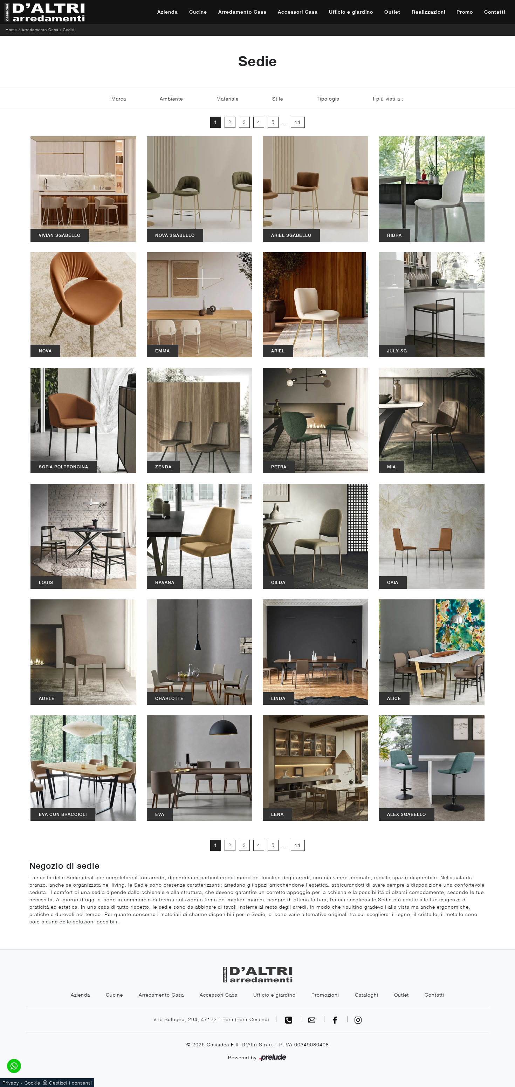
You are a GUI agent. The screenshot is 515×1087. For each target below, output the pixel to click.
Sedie (68, 29)
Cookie (32, 1083)
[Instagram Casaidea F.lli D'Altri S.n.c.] (358, 1019)
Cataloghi (366, 995)
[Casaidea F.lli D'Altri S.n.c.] (44, 12)
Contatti (494, 12)
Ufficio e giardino (351, 12)
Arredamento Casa (242, 12)
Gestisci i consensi (70, 1083)
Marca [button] (118, 99)
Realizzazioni (428, 12)
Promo (464, 12)
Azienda (167, 12)
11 (298, 122)
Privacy (10, 1083)
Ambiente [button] (171, 99)
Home (11, 29)
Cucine (198, 12)
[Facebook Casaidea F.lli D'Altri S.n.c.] (336, 1019)
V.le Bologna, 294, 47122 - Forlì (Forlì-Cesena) (211, 1019)
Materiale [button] (228, 99)
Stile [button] (277, 99)
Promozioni (325, 995)
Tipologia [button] (328, 99)
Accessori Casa (298, 12)
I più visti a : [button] (388, 99)
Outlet (392, 12)
